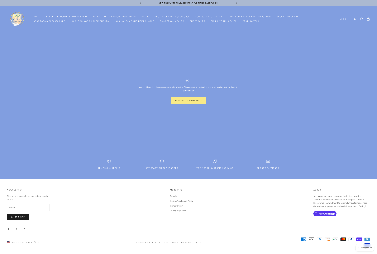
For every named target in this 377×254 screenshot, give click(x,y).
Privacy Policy (176, 205)
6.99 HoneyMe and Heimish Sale (135, 21)
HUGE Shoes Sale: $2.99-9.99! (172, 17)
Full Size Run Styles (224, 21)
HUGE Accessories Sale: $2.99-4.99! (249, 17)
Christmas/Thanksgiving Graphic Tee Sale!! (121, 17)
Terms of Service (178, 210)
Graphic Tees (251, 21)
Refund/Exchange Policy (181, 201)
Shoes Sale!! (197, 21)
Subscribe (18, 217)
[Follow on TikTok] (23, 228)
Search (173, 196)
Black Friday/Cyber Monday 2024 (66, 17)
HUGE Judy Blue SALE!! (208, 17)
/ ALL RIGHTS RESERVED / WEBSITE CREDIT (180, 242)
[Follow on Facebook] (8, 228)
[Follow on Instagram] (16, 228)
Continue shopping (188, 100)
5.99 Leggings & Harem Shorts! (91, 21)
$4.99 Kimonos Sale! (289, 17)
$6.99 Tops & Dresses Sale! (50, 21)
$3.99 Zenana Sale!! (172, 21)
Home (37, 17)
